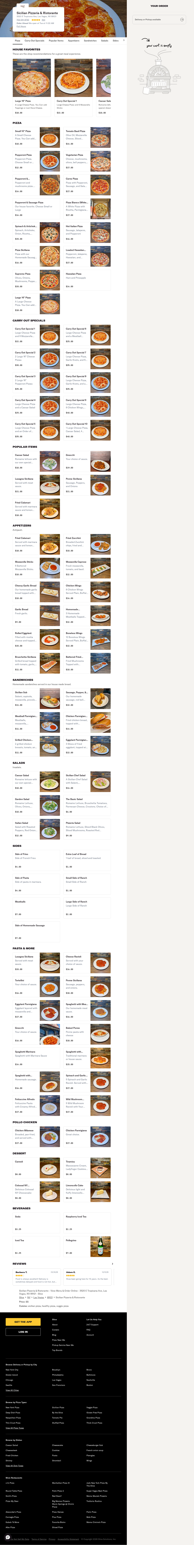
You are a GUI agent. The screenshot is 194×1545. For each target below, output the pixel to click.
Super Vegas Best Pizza (97, 1491)
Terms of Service (39, 1539)
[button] (32, 88)
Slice (21, 1297)
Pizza (17, 40)
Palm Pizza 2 (58, 1491)
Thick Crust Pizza (94, 1423)
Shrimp (9, 1460)
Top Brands (57, 1350)
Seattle (9, 1385)
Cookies (56, 1450)
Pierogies (90, 1455)
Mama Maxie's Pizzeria (96, 1496)
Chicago (9, 1380)
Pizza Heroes (58, 1512)
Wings (89, 1460)
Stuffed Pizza (58, 1423)
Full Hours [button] (21, 26)
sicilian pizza (34, 1306)
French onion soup (94, 1450)
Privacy (52, 1539)
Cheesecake (57, 1445)
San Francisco (58, 1385)
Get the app (23, 1321)
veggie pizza (62, 1306)
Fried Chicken (12, 1455)
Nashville (90, 1380)
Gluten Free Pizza (94, 1412)
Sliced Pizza (57, 1527)
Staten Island (12, 1375)
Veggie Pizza (92, 1407)
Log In (23, 1331)
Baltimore (90, 1375)
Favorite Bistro (58, 1522)
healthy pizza (48, 1306)
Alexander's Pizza (13, 1512)
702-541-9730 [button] (23, 20)
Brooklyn (56, 1369)
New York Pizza (12, 1407)
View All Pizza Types (15, 1428)
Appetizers (73, 40)
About (55, 1324)
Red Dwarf (56, 1496)
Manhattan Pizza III (61, 1483)
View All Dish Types (14, 1465)
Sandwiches (90, 40)
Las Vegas (38, 1297)
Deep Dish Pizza (13, 1412)
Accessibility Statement (68, 1539)
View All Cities (12, 1390)
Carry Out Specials (34, 40)
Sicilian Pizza (58, 1407)
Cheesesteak (11, 1450)
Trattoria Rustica (94, 1501)
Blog (54, 1335)
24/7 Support (92, 1324)
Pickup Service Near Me (63, 1345)
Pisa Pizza (56, 1517)
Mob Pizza (91, 1517)
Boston (89, 1385)
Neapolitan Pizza (13, 1417)
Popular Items (56, 40)
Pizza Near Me (58, 1340)
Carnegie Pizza (12, 1517)
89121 (50, 1297)
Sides (116, 40)
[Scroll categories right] (122, 41)
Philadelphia (57, 1375)
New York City (12, 1369)
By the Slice (57, 1412)
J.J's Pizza (10, 1483)
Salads (104, 40)
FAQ (88, 1329)
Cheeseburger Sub (94, 1445)
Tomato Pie (57, 1417)
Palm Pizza (91, 1512)
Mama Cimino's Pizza (96, 1522)
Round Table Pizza (14, 1491)
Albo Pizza (10, 1527)
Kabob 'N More (12, 1522)
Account (90, 1335)
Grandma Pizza (93, 1417)
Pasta (54, 1455)
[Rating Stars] (36, 20)
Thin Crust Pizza (13, 1423)
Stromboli (56, 1460)
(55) (43, 20)
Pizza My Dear (12, 1501)
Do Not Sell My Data (20, 1539)
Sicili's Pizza (11, 1496)
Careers (55, 1329)
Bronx (89, 1369)
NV (28, 1297)
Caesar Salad (12, 1445)
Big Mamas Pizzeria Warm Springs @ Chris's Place (63, 1504)
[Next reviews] (112, 1264)
